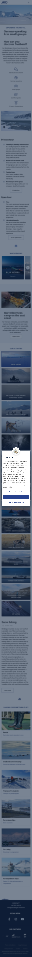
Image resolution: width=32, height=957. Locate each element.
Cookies (21, 492)
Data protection (13, 492)
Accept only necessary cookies (16, 502)
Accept (16, 497)
